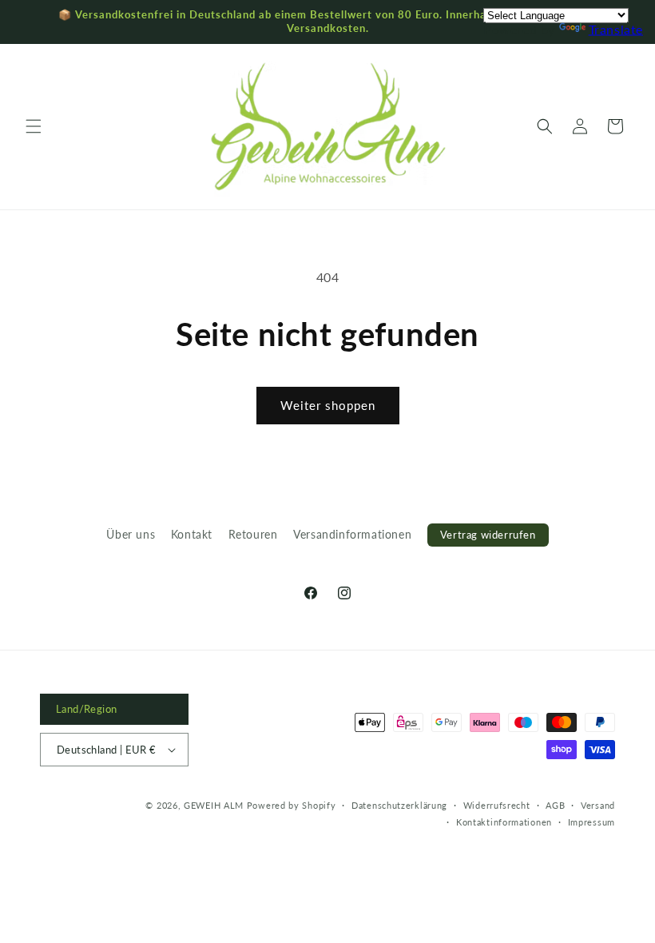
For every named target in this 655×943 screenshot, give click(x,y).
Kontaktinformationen (504, 822)
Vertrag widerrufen (488, 534)
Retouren (253, 534)
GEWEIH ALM (214, 805)
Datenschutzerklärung (399, 805)
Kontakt (191, 534)
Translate (616, 28)
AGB (555, 805)
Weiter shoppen (327, 405)
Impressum (591, 822)
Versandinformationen (352, 534)
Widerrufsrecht (496, 805)
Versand (598, 805)
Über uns (130, 534)
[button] (33, 126)
